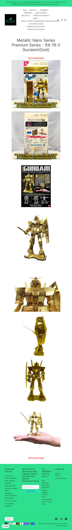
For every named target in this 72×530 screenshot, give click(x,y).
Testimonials (9, 498)
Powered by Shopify (61, 525)
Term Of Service (61, 478)
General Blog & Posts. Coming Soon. (47, 502)
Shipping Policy (10, 486)
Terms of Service (11, 501)
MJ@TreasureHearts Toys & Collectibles (55, 523)
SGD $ (8, 519)
